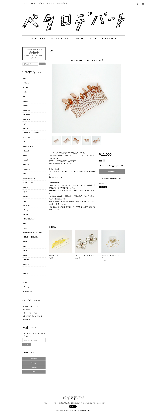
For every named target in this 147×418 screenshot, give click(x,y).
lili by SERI (28, 273)
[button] (55, 38)
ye (25, 124)
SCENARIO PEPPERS (31, 133)
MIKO (26, 241)
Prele (26, 101)
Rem (26, 155)
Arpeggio (27, 110)
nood (26, 160)
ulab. (26, 250)
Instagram (34, 359)
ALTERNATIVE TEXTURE (33, 232)
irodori (26, 151)
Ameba (34, 372)
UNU (26, 173)
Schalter (27, 119)
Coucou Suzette (29, 178)
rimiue (26, 128)
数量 (100, 161)
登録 (26, 344)
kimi (25, 255)
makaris (27, 223)
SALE (26, 282)
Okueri (26, 214)
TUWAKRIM (28, 291)
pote (25, 246)
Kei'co (26, 187)
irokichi (26, 260)
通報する (101, 183)
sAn (25, 78)
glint (25, 192)
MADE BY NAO (29, 219)
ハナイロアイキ (29, 182)
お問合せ (27, 309)
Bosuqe (26, 287)
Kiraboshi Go (28, 146)
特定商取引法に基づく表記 (33, 316)
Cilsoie (26, 83)
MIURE (26, 264)
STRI (26, 87)
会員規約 (27, 319)
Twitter (34, 363)
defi (25, 96)
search (42, 64)
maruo (26, 164)
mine (26, 228)
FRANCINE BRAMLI (31, 237)
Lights (26, 196)
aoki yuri (27, 205)
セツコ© (27, 137)
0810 (26, 105)
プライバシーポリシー (31, 313)
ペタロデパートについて (32, 306)
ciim (25, 92)
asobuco (27, 169)
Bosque (26, 210)
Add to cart (112, 171)
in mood (27, 114)
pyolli (26, 201)
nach (26, 278)
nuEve (26, 269)
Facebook (34, 367)
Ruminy (26, 142)
